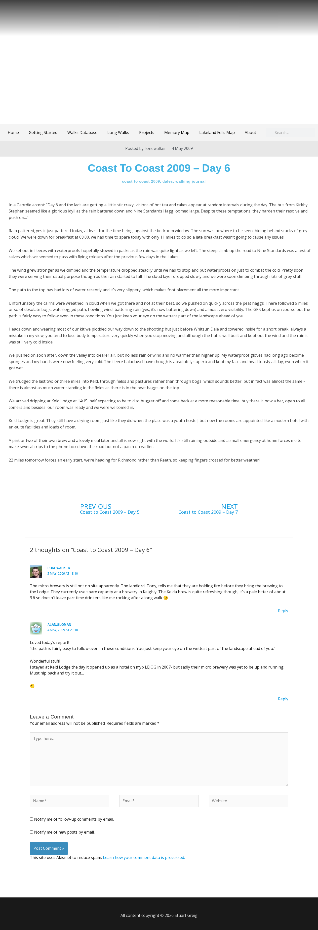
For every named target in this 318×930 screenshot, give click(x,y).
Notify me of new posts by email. (64, 832)
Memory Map (176, 132)
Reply (283, 610)
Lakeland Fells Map (217, 132)
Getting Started (43, 132)
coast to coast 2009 (141, 181)
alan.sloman (59, 625)
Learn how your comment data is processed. (144, 857)
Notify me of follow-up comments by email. (74, 819)
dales (167, 181)
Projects (146, 132)
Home (13, 132)
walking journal (190, 181)
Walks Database (82, 132)
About (250, 132)
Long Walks (118, 132)
